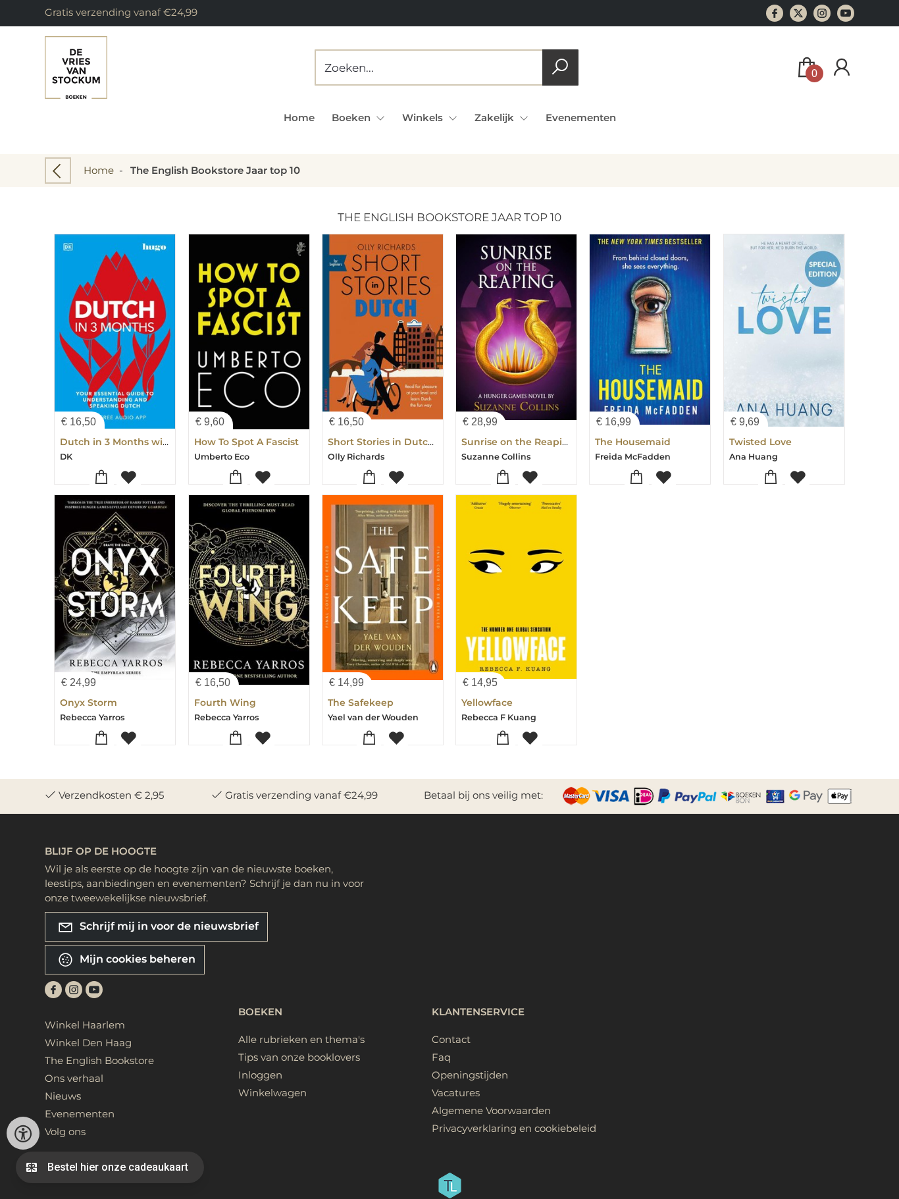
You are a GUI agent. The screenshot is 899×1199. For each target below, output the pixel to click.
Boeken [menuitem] (352, 117)
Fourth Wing (225, 702)
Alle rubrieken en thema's (301, 1039)
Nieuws (63, 1096)
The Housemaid (633, 442)
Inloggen (260, 1075)
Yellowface (487, 702)
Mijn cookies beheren (136, 959)
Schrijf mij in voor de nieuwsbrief (168, 926)
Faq (441, 1057)
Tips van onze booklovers (299, 1057)
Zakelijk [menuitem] (496, 117)
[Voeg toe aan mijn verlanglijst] (128, 478)
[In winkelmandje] (102, 478)
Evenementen (581, 117)
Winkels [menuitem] (424, 117)
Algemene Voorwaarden (491, 1110)
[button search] (560, 67)
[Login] (841, 67)
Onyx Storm (88, 702)
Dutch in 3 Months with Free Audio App (155, 442)
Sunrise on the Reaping (518, 442)
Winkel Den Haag (88, 1042)
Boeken (260, 1011)
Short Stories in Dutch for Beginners (415, 442)
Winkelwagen (272, 1092)
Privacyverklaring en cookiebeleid (514, 1128)
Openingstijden (470, 1075)
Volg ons (65, 1131)
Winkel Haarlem (85, 1025)
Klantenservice (478, 1011)
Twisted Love (760, 442)
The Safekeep (361, 702)
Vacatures (456, 1092)
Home (299, 117)
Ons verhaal (74, 1078)
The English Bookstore (99, 1060)
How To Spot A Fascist (246, 442)
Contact (451, 1039)
